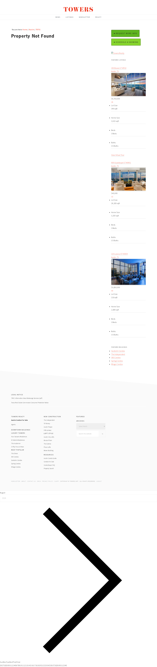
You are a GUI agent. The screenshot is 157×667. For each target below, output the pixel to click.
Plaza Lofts (47, 447)
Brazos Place (48, 440)
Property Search (49, 468)
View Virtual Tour (117, 155)
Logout (99, 481)
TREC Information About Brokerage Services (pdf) (26, 398)
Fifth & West (47, 430)
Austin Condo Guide (50, 458)
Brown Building (48, 450)
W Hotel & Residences (18, 440)
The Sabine (47, 444)
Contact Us (31, 481)
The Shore (14, 453)
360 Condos (115, 357)
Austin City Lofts (49, 437)
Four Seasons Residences (19, 437)
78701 (37, 29)
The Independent (118, 354)
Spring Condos (117, 361)
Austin (32, 29)
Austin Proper (48, 427)
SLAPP (56, 481)
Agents (13, 425)
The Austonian (15, 443)
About (23, 481)
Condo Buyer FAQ (49, 465)
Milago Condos (117, 364)
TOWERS (78, 10)
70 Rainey (47, 423)
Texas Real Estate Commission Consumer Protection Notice (30, 403)
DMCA (39, 481)
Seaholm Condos (118, 351)
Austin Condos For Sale (19, 420)
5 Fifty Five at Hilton (17, 447)
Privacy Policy (47, 481)
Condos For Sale (49, 462)
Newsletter (15, 481)
